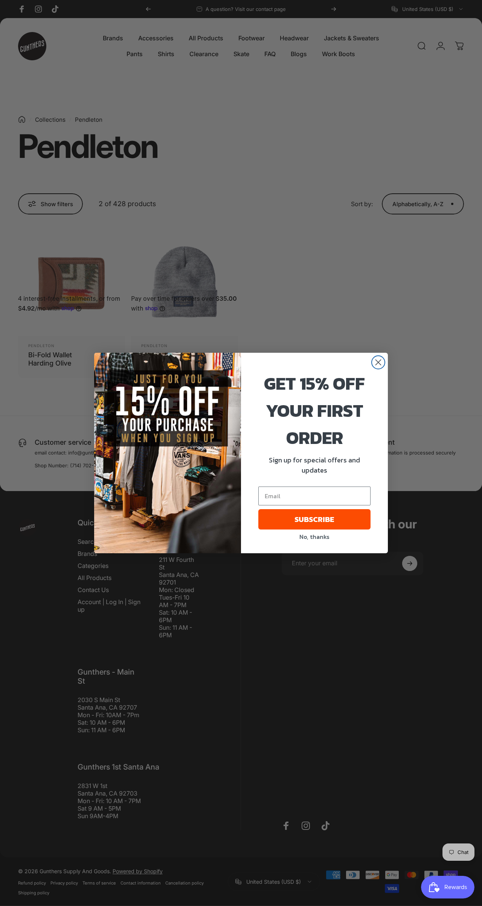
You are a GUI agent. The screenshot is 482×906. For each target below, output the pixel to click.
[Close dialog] (378, 362)
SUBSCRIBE (314, 519)
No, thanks (314, 536)
